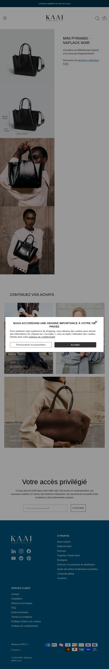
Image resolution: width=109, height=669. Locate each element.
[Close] (96, 321)
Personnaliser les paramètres (31, 345)
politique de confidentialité (42, 337)
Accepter (75, 345)
